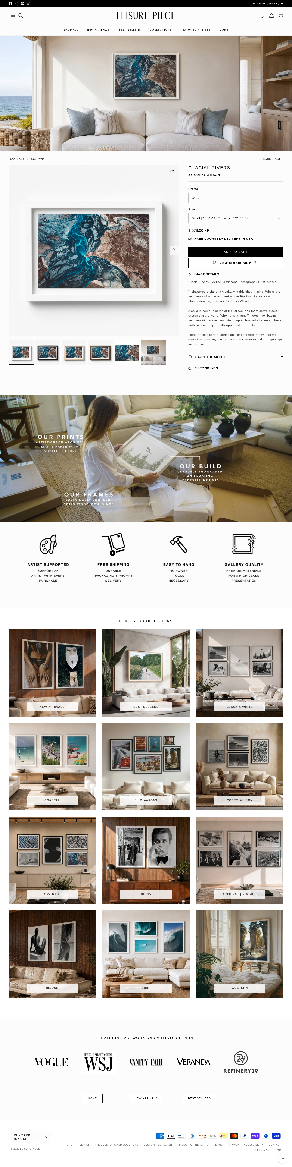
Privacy (233, 1145)
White (196, 198)
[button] (172, 172)
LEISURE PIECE (30, 1149)
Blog (277, 1150)
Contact (275, 1145)
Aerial (22, 159)
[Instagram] (16, 3)
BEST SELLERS (130, 29)
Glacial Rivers (36, 159)
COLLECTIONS (161, 29)
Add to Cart (236, 252)
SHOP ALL (70, 29)
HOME (92, 1098)
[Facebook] (10, 3)
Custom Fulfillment (159, 1145)
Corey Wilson (207, 174)
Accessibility (253, 1145)
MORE (224, 29)
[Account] (271, 15)
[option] (94, 250)
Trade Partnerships (193, 1145)
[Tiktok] (28, 3)
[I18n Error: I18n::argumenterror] (235, 263)
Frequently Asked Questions (117, 1145)
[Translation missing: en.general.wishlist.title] (262, 15)
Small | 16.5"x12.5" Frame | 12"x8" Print (221, 218)
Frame (193, 189)
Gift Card (261, 1150)
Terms (218, 1145)
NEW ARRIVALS (98, 29)
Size (191, 209)
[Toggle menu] (13, 15)
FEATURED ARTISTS (196, 29)
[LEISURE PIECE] (146, 15)
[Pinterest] (22, 3)
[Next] (174, 250)
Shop (70, 1145)
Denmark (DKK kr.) (266, 3)
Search (85, 1145)
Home (12, 159)
